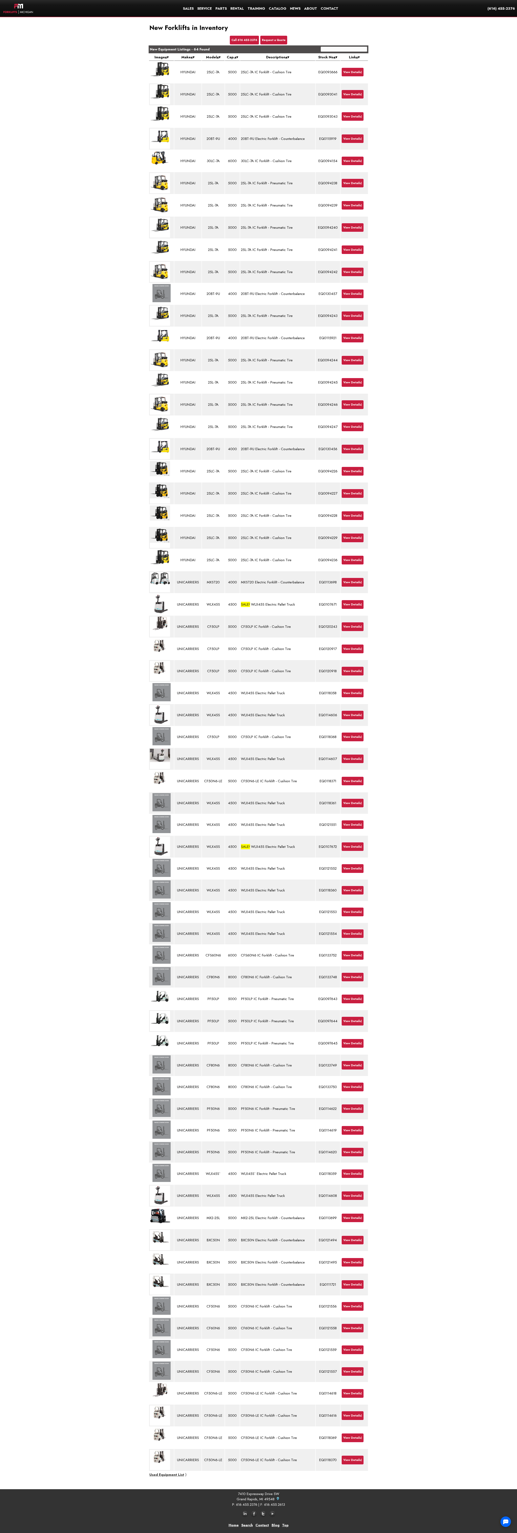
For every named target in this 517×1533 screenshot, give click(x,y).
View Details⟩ (352, 72)
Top (285, 1525)
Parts (221, 8)
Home (234, 1525)
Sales (188, 8)
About (310, 8)
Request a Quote (274, 40)
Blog (276, 1525)
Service (204, 8)
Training (256, 8)
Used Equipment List (166, 1474)
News (295, 8)
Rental (237, 8)
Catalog (277, 8)
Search (247, 1525)
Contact (329, 8)
